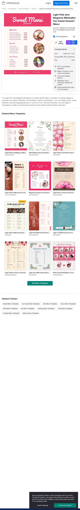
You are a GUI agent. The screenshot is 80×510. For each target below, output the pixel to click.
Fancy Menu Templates (68, 304)
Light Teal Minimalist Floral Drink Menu (64, 233)
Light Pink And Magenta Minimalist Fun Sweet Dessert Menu (16, 153)
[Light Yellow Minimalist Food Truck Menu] (16, 176)
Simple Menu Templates (11, 304)
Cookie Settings (42, 505)
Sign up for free (61, 3)
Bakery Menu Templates (31, 313)
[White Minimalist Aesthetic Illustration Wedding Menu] (40, 136)
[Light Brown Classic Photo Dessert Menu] (64, 176)
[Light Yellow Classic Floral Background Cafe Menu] (16, 256)
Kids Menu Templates (50, 304)
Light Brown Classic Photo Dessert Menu (64, 192)
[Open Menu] (76, 3)
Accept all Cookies (65, 505)
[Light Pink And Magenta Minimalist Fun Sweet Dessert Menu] (16, 136)
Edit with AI (73, 42)
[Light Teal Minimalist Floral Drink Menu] (64, 216)
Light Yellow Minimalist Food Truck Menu (16, 192)
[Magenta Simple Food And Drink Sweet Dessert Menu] (40, 176)
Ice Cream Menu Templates (31, 304)
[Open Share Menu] (74, 36)
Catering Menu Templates (46, 308)
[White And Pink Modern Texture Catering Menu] (64, 256)
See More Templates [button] (40, 283)
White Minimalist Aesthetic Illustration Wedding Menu (40, 153)
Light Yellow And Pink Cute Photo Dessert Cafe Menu (64, 153)
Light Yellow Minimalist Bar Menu (16, 233)
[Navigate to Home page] (11, 3)
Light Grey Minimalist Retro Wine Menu (40, 273)
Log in (48, 3)
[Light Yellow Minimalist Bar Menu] (16, 216)
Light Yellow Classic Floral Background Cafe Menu (16, 273)
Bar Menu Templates (27, 308)
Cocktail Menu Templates (11, 313)
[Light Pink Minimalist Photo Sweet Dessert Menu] (40, 216)
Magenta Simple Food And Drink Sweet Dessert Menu (40, 192)
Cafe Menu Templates (65, 308)
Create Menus (12, 8)
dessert (34, 8)
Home (4, 8)
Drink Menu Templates (10, 308)
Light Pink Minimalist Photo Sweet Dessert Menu (40, 233)
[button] (59, 42)
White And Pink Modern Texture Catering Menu (64, 273)
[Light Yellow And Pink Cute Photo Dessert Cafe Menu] (64, 136)
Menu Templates (24, 8)
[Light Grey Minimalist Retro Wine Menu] (40, 256)
